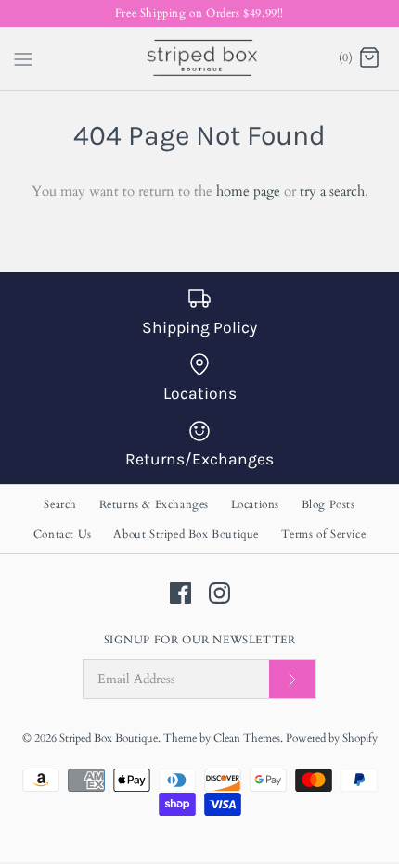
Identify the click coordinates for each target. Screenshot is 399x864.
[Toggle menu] (23, 57)
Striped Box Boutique (108, 738)
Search (60, 504)
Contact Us (62, 534)
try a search (332, 191)
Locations (255, 504)
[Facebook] (180, 593)
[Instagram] (219, 593)
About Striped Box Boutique (186, 534)
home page (248, 191)
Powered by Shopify (332, 738)
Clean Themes (246, 738)
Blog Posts (328, 504)
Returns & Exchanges (154, 504)
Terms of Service (324, 534)
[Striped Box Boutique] (200, 58)
